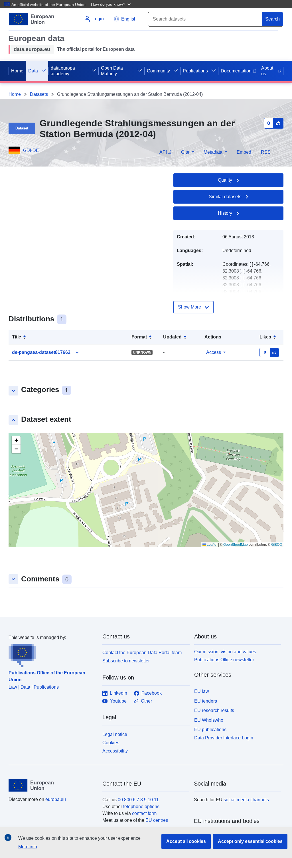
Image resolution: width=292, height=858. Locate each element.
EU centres (156, 820)
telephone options (141, 806)
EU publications (210, 729)
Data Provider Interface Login (223, 737)
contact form (144, 813)
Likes (265, 336)
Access (213, 352)
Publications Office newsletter (224, 659)
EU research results (214, 710)
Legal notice (114, 734)
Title (16, 336)
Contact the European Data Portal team (142, 652)
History (225, 213)
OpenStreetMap (235, 544)
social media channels (246, 799)
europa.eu (55, 799)
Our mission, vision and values (225, 651)
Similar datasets (225, 196)
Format (139, 336)
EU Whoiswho (208, 720)
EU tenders (205, 701)
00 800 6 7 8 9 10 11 (138, 799)
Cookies (110, 742)
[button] (111, 4)
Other (146, 701)
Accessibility (115, 751)
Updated (172, 336)
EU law (201, 691)
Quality (225, 180)
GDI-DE (31, 150)
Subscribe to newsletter (126, 660)
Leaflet (211, 544)
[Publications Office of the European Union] (52, 654)
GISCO (276, 544)
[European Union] (52, 785)
